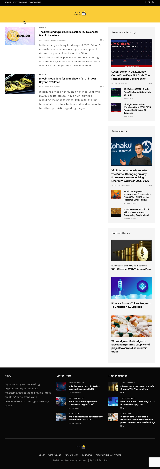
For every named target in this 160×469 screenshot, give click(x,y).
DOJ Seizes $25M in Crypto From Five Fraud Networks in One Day (137, 92)
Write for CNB (54, 455)
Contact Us (87, 455)
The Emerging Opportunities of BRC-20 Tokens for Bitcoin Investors (68, 33)
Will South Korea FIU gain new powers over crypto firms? (83, 403)
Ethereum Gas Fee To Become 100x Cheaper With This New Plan (131, 267)
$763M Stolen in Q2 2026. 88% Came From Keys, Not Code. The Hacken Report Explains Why (130, 75)
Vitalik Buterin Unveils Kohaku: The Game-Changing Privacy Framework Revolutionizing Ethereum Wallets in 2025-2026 (130, 176)
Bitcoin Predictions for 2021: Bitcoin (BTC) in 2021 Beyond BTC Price (67, 80)
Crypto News (44, 40)
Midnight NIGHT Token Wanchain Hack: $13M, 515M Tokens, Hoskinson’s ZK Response (137, 108)
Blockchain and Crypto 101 (108, 455)
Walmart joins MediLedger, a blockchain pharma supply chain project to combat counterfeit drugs (131, 346)
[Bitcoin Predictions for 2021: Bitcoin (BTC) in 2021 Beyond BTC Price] (20, 84)
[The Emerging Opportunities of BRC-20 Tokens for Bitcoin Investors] (20, 36)
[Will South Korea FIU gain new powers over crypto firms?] (61, 401)
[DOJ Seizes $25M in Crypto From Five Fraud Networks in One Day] (116, 92)
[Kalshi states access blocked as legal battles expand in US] (61, 386)
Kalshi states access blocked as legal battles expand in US (84, 388)
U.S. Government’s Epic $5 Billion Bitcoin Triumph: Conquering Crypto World (136, 212)
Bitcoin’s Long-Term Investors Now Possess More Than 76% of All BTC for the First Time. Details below (137, 195)
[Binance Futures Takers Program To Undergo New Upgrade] (131, 288)
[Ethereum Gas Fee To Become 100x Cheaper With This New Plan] (131, 250)
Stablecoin (74, 413)
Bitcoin (42, 28)
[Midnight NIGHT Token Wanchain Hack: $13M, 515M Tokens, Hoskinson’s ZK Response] (116, 107)
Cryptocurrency (76, 383)
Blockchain (125, 413)
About (42, 455)
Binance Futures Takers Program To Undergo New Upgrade (130, 305)
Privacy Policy (71, 455)
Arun (113, 83)
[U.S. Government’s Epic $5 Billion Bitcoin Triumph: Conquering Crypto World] (116, 211)
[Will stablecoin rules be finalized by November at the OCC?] (61, 417)
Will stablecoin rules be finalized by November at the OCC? (85, 418)
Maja (41, 87)
